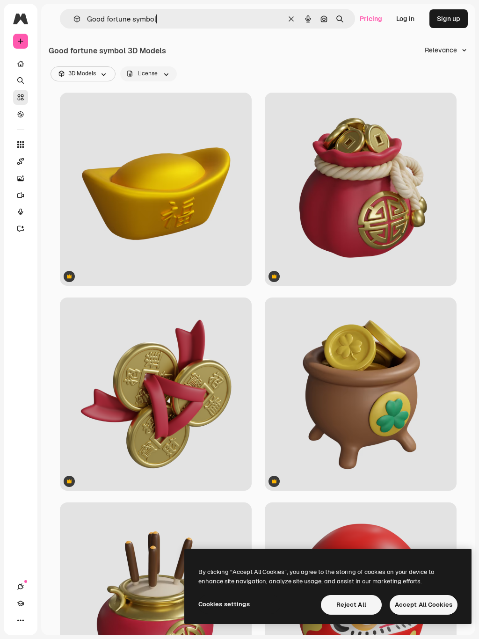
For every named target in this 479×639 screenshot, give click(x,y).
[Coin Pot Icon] (361, 394)
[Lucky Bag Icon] (361, 189)
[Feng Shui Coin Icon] (156, 394)
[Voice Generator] (20, 211)
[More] (20, 620)
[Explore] (20, 114)
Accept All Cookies (423, 605)
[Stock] (20, 97)
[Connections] (20, 586)
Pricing (371, 19)
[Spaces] (20, 161)
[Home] (20, 63)
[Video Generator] (20, 195)
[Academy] (20, 603)
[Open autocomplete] (73, 18)
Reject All (351, 605)
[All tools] (20, 144)
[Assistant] (20, 228)
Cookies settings (224, 604)
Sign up (448, 19)
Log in (405, 19)
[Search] (20, 80)
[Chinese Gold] (156, 189)
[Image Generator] (20, 178)
